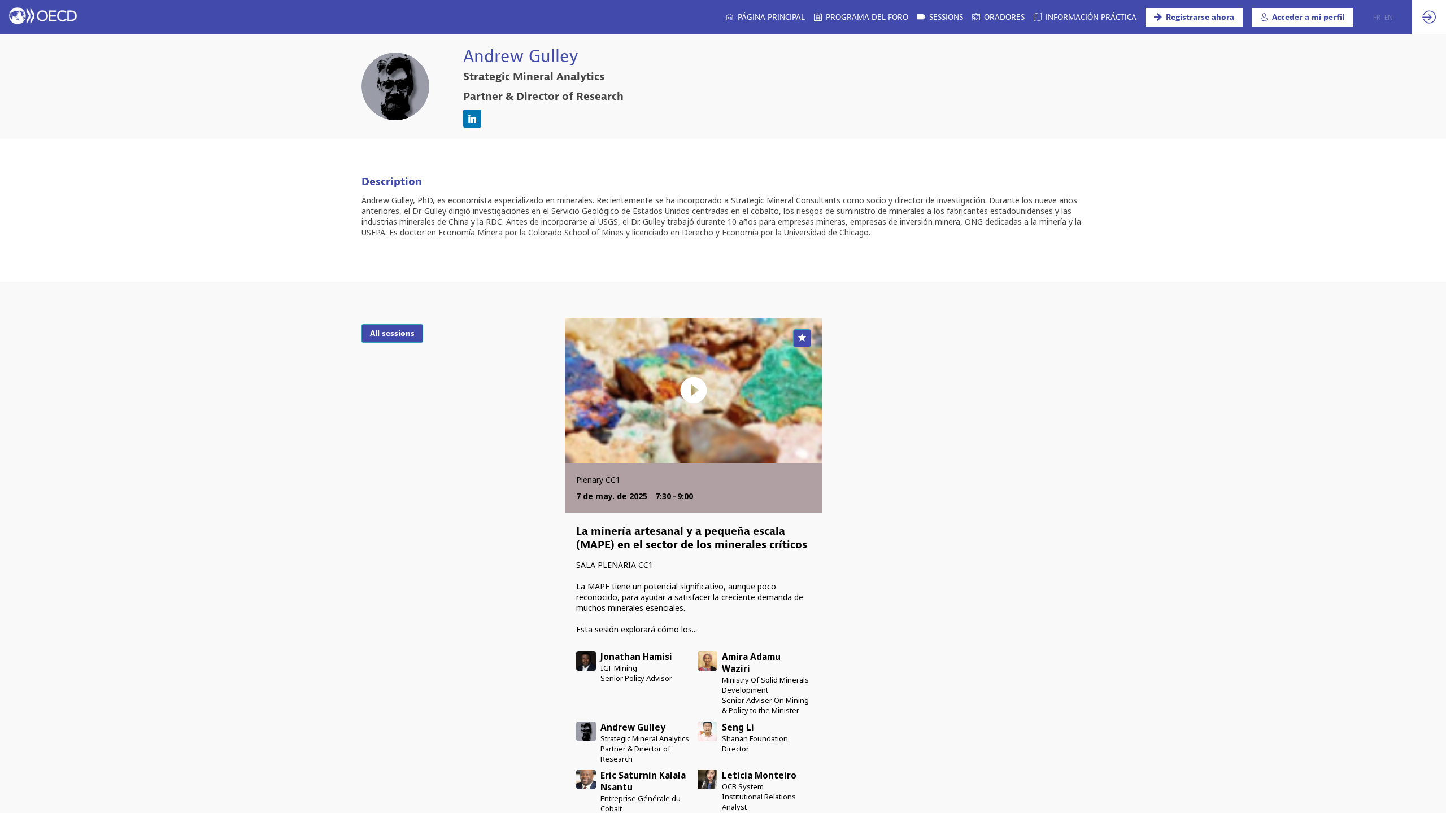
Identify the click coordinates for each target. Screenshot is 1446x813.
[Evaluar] (802, 338)
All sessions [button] (392, 333)
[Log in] (1429, 17)
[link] (765, 17)
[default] (998, 17)
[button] (1194, 17)
